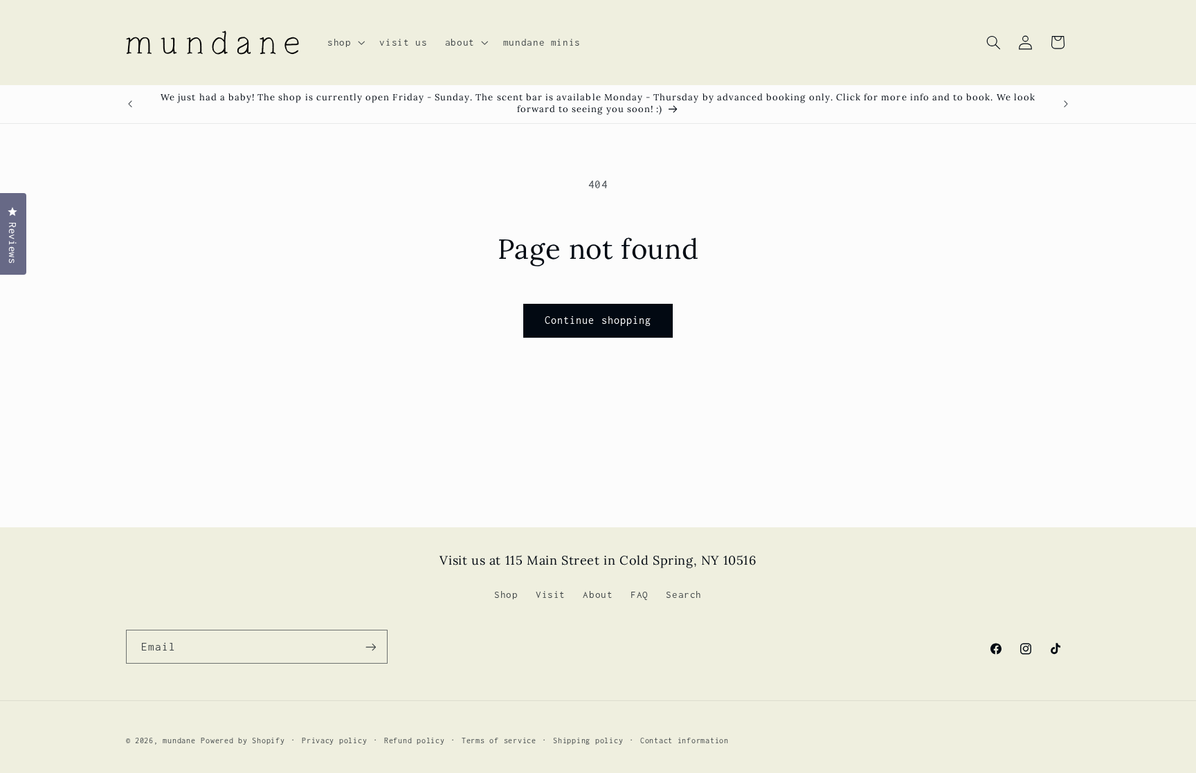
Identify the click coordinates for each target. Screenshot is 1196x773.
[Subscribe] (370, 647)
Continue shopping (598, 320)
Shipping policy (588, 740)
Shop (506, 594)
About (598, 594)
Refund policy (414, 740)
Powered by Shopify (242, 740)
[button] (344, 42)
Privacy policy (334, 740)
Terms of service (499, 740)
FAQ (640, 594)
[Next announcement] (1066, 104)
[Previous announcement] (130, 104)
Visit (550, 594)
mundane (179, 740)
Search (684, 594)
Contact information (684, 740)
